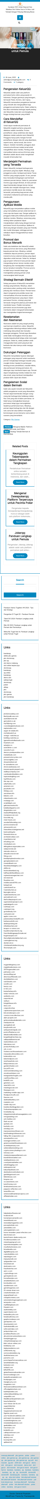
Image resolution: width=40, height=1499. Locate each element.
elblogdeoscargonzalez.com (14, 846)
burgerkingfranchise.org (12, 1037)
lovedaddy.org (9, 1112)
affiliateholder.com (10, 1196)
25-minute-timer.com (11, 1290)
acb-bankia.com (10, 1119)
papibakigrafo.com (10, 904)
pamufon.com (9, 1358)
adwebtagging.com (11, 1165)
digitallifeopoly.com (11, 1252)
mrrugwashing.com (11, 1117)
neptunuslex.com (10, 728)
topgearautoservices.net (13, 1411)
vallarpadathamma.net (12, 1039)
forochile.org (8, 817)
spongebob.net (9, 1025)
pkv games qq (12, 1458)
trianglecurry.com (10, 1382)
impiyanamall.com (10, 1259)
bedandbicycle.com (11, 1314)
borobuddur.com (10, 1283)
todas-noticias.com (11, 994)
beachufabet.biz (10, 1401)
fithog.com (8, 856)
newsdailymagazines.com (13, 1223)
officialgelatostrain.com (12, 1389)
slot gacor (26, 1463)
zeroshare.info (9, 793)
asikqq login (8, 680)
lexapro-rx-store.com (12, 928)
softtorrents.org (9, 1351)
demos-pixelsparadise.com (14, 752)
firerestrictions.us (10, 834)
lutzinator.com (9, 1365)
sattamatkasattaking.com (13, 1394)
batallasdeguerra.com (12, 808)
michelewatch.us (10, 733)
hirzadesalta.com (10, 1249)
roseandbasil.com (10, 863)
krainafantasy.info (10, 991)
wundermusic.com (10, 1285)
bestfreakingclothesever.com (14, 1133)
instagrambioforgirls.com (13, 1076)
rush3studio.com (10, 982)
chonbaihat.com (9, 844)
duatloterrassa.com (11, 1355)
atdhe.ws (7, 868)
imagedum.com (9, 1384)
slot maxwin (18, 1465)
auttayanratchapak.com (12, 1030)
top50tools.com (9, 779)
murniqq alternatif (20, 1482)
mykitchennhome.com (12, 895)
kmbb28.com (8, 1430)
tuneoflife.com (9, 1191)
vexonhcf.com (9, 750)
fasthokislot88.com (11, 1326)
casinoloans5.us (9, 887)
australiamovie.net (10, 719)
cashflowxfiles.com (11, 1078)
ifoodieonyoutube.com (12, 1240)
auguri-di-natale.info (11, 731)
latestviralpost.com (11, 1059)
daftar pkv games (10, 656)
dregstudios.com (10, 810)
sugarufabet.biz (9, 1406)
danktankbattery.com (11, 1100)
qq (23, 1470)
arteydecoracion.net (11, 854)
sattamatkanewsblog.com (13, 1148)
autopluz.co (8, 745)
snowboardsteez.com (12, 1073)
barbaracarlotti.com (11, 921)
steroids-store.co (10, 851)
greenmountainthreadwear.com (15, 1143)
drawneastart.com (10, 1324)
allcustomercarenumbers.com (15, 1336)
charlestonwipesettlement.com (15, 1155)
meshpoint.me (9, 1022)
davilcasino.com (10, 1266)
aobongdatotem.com (11, 1230)
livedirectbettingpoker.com (13, 1107)
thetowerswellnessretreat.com (15, 1387)
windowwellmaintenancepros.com (16, 1194)
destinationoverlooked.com (14, 1172)
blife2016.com (9, 1370)
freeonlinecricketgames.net (14, 829)
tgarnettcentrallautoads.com (14, 740)
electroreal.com (9, 1235)
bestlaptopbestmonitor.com (14, 858)
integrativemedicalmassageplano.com (18, 1114)
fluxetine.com (9, 880)
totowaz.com (8, 1153)
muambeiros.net (10, 839)
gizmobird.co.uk (9, 721)
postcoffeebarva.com (12, 1032)
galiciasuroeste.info (11, 805)
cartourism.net (9, 914)
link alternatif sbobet (28, 1477)
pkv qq (6, 661)
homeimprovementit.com (13, 1218)
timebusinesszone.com (12, 1186)
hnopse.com (8, 1179)
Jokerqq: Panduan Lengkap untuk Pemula (20, 536)
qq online (7, 673)
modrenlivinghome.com (12, 1420)
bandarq (10, 1470)
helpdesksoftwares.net (12, 1213)
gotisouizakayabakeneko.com (15, 1020)
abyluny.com (8, 1437)
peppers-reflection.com (12, 1189)
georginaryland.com (11, 861)
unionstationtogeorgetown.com (15, 1300)
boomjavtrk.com (10, 1440)
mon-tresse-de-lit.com (12, 1404)
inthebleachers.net (10, 926)
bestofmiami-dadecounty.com (15, 1237)
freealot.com (8, 1307)
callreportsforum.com (12, 1432)
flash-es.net (8, 1121)
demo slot (7, 678)
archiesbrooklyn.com (11, 837)
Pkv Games (15, 419)
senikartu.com (9, 996)
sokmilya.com (9, 1435)
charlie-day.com (10, 1104)
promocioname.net (11, 825)
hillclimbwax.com (10, 1177)
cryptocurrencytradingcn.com (15, 1150)
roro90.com (8, 984)
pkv (5, 690)
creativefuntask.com (11, 1293)
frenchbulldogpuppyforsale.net (15, 933)
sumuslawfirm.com (11, 1138)
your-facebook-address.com (14, 1416)
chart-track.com (10, 820)
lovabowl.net (8, 1215)
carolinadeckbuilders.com (13, 774)
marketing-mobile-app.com (14, 1092)
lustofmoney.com (10, 1184)
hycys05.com (9, 1068)
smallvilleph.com (10, 803)
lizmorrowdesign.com (12, 1375)
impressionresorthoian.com (14, 1131)
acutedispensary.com (12, 1146)
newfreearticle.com (11, 1061)
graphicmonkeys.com (12, 1319)
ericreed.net (8, 878)
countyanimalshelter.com (13, 1162)
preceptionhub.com (11, 1225)
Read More (20, 482)
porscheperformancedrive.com (15, 1360)
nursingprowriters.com (12, 1141)
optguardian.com (10, 1261)
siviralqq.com (8, 1129)
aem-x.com (8, 1271)
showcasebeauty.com (12, 767)
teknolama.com (9, 1044)
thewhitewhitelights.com (13, 866)
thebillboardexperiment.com (14, 1399)
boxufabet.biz (9, 1408)
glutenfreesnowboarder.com (14, 1372)
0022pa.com (8, 791)
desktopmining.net (10, 924)
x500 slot (18, 1463)
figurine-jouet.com (10, 1413)
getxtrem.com (9, 1083)
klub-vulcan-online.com (12, 1343)
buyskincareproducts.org (13, 931)
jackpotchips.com (10, 1331)
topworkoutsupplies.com (13, 1244)
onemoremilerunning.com (13, 1071)
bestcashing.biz (9, 832)
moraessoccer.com (11, 815)
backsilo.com (9, 1126)
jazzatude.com (9, 789)
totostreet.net (9, 1264)
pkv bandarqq (9, 697)
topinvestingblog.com (12, 776)
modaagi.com (9, 801)
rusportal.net (8, 998)
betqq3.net (8, 885)
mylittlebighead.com (11, 1305)
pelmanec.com (9, 972)
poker (6, 685)
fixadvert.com (9, 743)
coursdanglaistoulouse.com (14, 726)
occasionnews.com (11, 1182)
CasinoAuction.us (10, 890)
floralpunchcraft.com (11, 1095)
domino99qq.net (10, 974)
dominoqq (7, 668)
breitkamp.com (9, 1346)
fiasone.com (8, 1097)
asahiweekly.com (10, 1310)
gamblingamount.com (12, 1174)
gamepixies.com (10, 1322)
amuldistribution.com (11, 1281)
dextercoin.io (8, 943)
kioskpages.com (10, 1379)
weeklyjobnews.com (11, 1160)
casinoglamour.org (10, 940)
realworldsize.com (10, 1042)
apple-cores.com (10, 916)
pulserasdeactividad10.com (14, 919)
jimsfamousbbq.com (11, 714)
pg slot (10, 1463)
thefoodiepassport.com (12, 899)
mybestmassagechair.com (13, 875)
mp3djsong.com (10, 723)
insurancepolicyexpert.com (14, 769)
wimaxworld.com (10, 827)
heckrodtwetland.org (11, 871)
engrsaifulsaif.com (10, 1295)
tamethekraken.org (11, 1363)
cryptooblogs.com (10, 1273)
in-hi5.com (8, 989)
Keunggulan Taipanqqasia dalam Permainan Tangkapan (20, 458)
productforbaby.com (11, 1047)
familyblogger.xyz (10, 1339)
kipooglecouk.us (10, 892)
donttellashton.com (11, 979)
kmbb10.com (8, 1080)
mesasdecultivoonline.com (13, 1054)
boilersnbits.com (10, 1056)
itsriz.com (7, 1006)
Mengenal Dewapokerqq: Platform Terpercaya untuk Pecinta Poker (20, 498)
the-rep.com (8, 781)
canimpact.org (9, 909)
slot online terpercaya (12, 665)
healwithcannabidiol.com (13, 1377)
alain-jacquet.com (10, 1018)
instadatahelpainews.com (13, 1423)
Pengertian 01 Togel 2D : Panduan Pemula (19, 614)
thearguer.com (9, 1090)
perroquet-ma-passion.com (14, 1418)
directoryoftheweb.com (12, 977)
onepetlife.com (9, 1396)
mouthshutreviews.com (12, 1247)
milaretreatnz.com (10, 798)
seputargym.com (10, 1257)
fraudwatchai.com (10, 1269)
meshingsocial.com (11, 1088)
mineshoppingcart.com (12, 1242)
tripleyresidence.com (11, 1348)
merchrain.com (9, 1428)
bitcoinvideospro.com (12, 1013)
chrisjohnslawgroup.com (13, 1341)
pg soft (30, 1460)
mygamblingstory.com (12, 965)
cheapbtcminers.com (11, 1297)
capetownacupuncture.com (14, 1010)
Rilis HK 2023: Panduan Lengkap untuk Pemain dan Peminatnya (18, 626)
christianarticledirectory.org (14, 945)
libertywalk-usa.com (11, 716)
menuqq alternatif (7, 1455)
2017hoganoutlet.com (11, 969)
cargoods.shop (9, 1008)
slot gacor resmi (23, 1468)
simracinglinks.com (11, 760)
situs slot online (14, 1477)
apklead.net (8, 1442)
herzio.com (8, 986)
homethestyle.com (10, 1278)
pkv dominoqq (9, 658)
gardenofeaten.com (11, 1066)
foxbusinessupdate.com (13, 1109)
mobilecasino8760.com (12, 883)
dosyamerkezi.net (10, 762)
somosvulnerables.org (12, 1353)
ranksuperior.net (9, 1167)
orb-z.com (8, 1049)
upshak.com (8, 1124)
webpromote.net (10, 849)
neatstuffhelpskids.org (12, 813)
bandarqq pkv (15, 1475)
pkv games (8, 694)
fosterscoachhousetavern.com (15, 1051)
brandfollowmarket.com (12, 1158)
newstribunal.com (10, 1220)
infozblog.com (9, 842)
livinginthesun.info (10, 1003)
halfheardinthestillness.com (14, 873)
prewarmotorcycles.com (13, 757)
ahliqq (6, 687)
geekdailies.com (10, 1425)
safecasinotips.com (11, 1329)
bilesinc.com (8, 796)
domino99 (23, 1472)
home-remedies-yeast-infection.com (17, 1232)
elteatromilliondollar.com (12, 1035)
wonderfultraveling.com (12, 822)
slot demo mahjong (11, 663)
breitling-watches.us (11, 738)
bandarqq (7, 653)
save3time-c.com (10, 747)
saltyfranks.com (9, 784)
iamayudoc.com (9, 1302)
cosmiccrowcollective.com (14, 1015)
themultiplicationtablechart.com (15, 938)
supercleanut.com (10, 1312)
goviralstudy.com (10, 911)
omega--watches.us (11, 735)
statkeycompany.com (12, 772)
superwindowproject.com (13, 902)
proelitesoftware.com (12, 1334)
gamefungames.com (11, 1288)
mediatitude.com (10, 755)
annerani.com (9, 786)
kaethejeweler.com (11, 1392)
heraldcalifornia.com (11, 1317)
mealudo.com (9, 1102)
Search (20, 580)
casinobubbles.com (11, 1254)
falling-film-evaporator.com (14, 1136)
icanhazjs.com (9, 907)
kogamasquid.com (10, 936)
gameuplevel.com (10, 1276)
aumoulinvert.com (10, 897)
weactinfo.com (9, 1085)
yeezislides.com (10, 1228)
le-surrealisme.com (11, 764)
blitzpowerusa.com (11, 1064)
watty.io (6, 1001)
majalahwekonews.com (12, 967)
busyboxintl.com (10, 1027)
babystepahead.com (11, 1170)
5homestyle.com (10, 948)
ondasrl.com (8, 1367)
